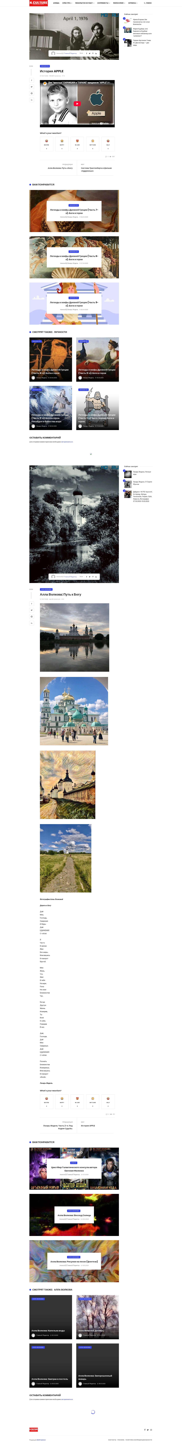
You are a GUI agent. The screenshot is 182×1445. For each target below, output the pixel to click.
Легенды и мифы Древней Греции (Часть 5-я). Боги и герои (74, 304)
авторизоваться (67, 442)
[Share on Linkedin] (31, 100)
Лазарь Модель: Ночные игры (142, 473)
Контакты (112, 1440)
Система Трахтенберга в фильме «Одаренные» (96, 169)
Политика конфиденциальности (138, 1440)
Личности (45, 66)
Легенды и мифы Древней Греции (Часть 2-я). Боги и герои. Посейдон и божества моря (50, 418)
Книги (73, 1163)
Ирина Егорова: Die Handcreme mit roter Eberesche (141, 21)
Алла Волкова (46, 589)
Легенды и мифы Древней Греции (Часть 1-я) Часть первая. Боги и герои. (96, 418)
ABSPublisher (41, 1440)
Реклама (120, 1440)
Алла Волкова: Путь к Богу (60, 168)
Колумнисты (102, 3)
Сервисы (132, 3)
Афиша (56, 3)
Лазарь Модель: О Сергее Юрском (142, 483)
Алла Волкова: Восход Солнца (74, 1215)
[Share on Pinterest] (31, 93)
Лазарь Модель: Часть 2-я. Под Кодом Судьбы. (58, 1127)
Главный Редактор (70, 53)
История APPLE (88, 1125)
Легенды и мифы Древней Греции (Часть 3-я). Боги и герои (96, 371)
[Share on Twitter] (31, 87)
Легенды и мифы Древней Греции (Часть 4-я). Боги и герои (50, 371)
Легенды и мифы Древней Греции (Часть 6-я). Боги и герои (74, 258)
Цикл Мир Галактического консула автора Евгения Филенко (74, 1169)
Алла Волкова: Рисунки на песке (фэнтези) (74, 1261)
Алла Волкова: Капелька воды (48, 1330)
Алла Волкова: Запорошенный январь (95, 1377)
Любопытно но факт (84, 3)
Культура (66, 3)
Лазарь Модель (73, 217)
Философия (118, 3)
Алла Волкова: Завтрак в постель (49, 1379)
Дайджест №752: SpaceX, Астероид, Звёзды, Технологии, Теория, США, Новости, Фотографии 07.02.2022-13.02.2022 (142, 496)
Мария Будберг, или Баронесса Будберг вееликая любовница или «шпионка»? (142, 32)
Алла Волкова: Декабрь (91, 1330)
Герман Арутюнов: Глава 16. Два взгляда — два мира (142, 42)
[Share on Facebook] (31, 80)
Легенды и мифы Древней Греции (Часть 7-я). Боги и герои (74, 211)
